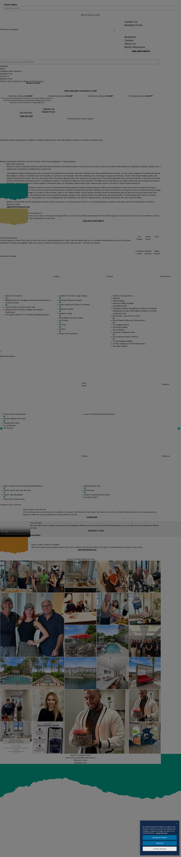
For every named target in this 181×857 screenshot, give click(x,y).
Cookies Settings (159, 849)
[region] (159, 838)
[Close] (176, 823)
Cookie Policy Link (161, 833)
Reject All (159, 843)
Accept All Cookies (160, 837)
